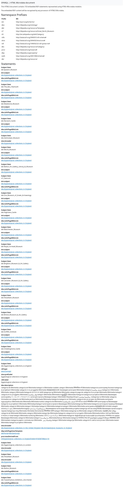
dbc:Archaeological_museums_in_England (56, 428)
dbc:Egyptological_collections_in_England (16, 75)
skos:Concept (6, 371)
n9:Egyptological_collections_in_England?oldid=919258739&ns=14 (25, 439)
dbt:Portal (5, 433)
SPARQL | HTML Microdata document (18, 2)
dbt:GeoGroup (14, 433)
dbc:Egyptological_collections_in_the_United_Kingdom (21, 428)
